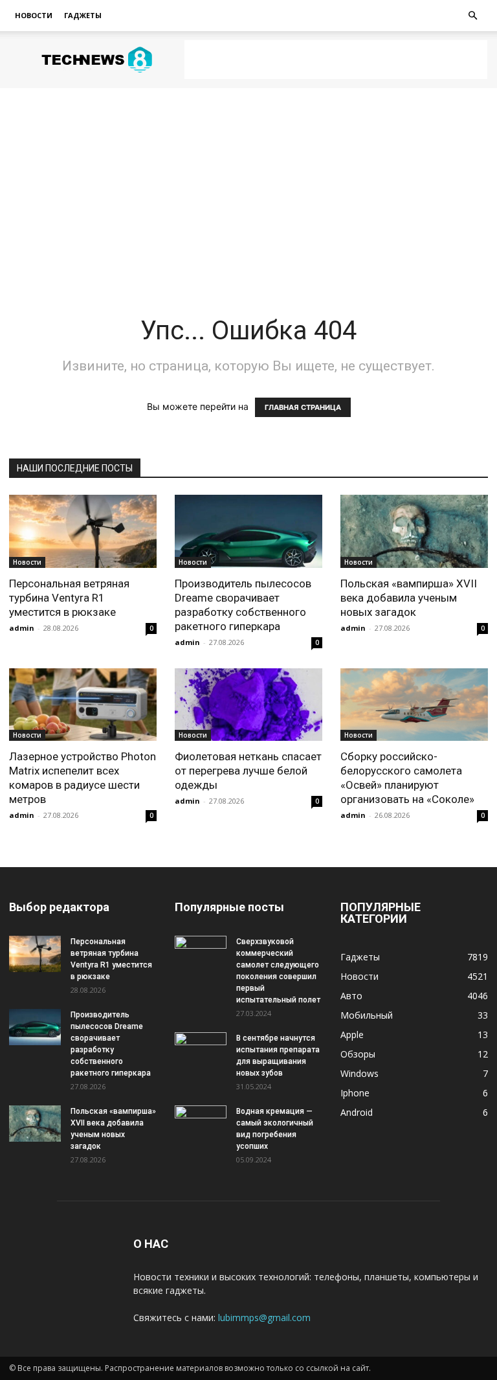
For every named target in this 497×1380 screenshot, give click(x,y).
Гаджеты (83, 15)
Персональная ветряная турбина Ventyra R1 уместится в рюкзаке (69, 597)
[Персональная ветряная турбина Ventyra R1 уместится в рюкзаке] (83, 531)
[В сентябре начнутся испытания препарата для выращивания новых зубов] (200, 1050)
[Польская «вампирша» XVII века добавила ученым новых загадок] (414, 531)
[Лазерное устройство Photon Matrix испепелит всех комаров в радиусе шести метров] (83, 704)
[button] (472, 16)
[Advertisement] (335, 59)
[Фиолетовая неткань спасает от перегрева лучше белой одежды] (248, 704)
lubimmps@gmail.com (264, 1317)
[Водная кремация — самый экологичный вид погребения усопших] (200, 1123)
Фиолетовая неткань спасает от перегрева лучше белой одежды (248, 770)
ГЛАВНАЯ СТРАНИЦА (303, 407)
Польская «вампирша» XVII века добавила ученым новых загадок (408, 597)
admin (21, 628)
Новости (33, 15)
